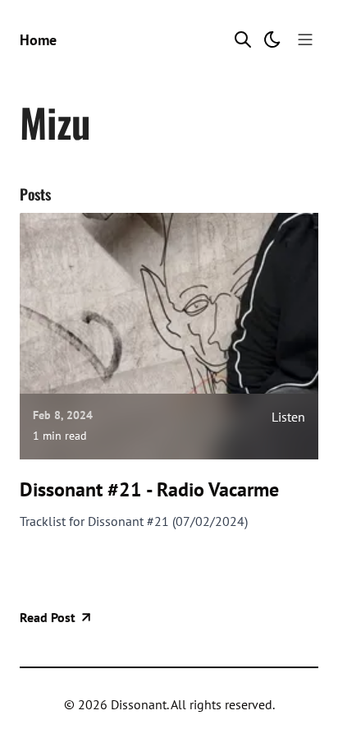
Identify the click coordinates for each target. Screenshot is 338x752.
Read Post (47, 617)
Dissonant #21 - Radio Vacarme (149, 490)
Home (38, 39)
